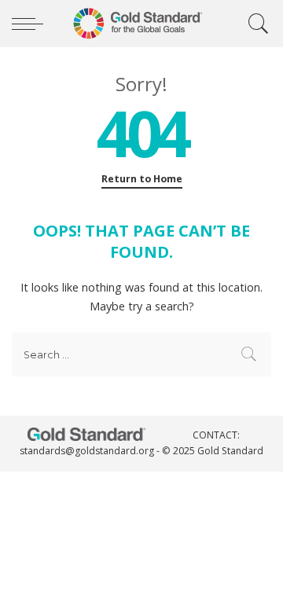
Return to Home (141, 178)
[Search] (254, 23)
